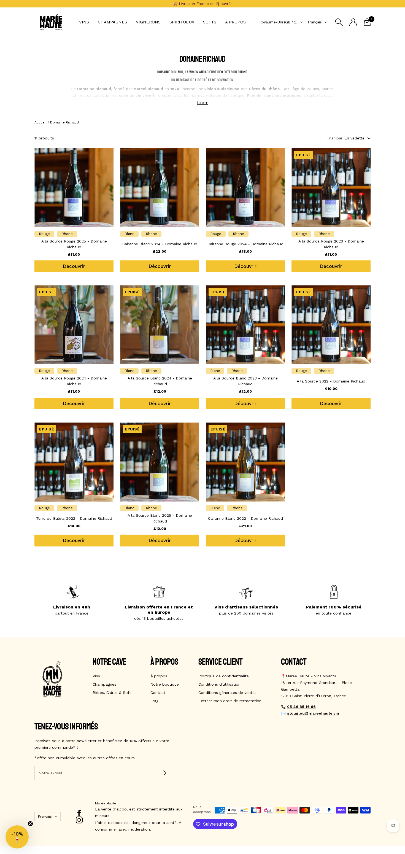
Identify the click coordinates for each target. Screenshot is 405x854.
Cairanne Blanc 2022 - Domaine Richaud (245, 518)
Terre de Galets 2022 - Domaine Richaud (74, 518)
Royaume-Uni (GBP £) (278, 22)
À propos (235, 22)
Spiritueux (181, 22)
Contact (157, 692)
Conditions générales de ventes (227, 692)
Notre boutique (164, 684)
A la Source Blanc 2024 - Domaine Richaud (160, 381)
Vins (84, 22)
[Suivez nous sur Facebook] (79, 813)
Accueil (40, 122)
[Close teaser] (30, 823)
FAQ (154, 701)
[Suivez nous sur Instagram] (79, 820)
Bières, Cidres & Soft (112, 692)
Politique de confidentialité (223, 676)
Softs (209, 22)
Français (315, 22)
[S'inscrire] (165, 772)
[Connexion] (353, 22)
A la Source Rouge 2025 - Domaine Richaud (74, 244)
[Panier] (367, 22)
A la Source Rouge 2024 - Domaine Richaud (74, 381)
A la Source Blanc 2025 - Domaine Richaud (160, 518)
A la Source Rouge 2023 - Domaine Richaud (331, 244)
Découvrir (74, 266)
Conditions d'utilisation (219, 684)
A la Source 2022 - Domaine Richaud (331, 381)
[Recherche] (339, 22)
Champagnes (112, 22)
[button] (17, 836)
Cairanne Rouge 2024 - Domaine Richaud (245, 244)
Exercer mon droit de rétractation (229, 701)
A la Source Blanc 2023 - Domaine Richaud (245, 381)
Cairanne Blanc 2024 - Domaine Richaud (159, 244)
